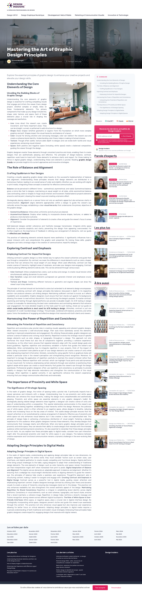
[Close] (108, 289)
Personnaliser (116, 588)
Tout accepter (100, 588)
